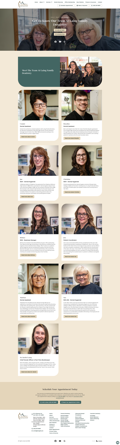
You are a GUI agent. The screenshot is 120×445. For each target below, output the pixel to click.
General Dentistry (65, 413)
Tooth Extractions (65, 426)
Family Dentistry (65, 421)
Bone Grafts (78, 417)
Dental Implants (79, 418)
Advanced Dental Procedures (79, 414)
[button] (42, 2)
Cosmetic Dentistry (95, 413)
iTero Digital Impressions (67, 423)
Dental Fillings (64, 420)
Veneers (92, 420)
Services (51, 417)
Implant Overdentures (81, 426)
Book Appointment (54, 429)
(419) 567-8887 (61, 396)
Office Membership (70, 2)
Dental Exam (64, 418)
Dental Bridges (64, 415)
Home (36, 2)
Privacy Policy (53, 431)
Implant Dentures (80, 424)
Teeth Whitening (94, 418)
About (57, 17)
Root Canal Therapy (80, 427)
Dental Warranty (58, 2)
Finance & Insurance (90, 2)
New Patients (80, 2)
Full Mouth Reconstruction (82, 423)
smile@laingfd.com (38, 430)
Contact (100, 2)
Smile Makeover (94, 417)
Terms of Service (53, 433)
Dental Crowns (64, 417)
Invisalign (92, 415)
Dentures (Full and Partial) (80, 421)
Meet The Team (65, 17)
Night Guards (64, 424)
